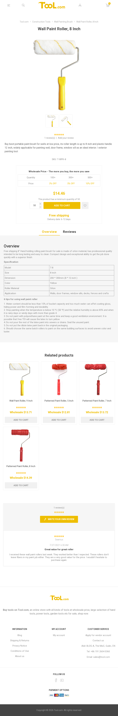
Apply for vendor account (98, 635)
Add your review (66, 138)
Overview (49, 232)
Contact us (98, 640)
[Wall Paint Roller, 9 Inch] (21, 379)
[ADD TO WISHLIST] (85, 205)
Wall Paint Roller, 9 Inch (21, 400)
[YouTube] (61, 680)
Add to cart (62, 205)
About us (19, 656)
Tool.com (23, 609)
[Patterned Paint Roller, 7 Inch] (97, 379)
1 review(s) (50, 138)
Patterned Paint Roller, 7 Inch (97, 400)
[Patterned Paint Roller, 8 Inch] (21, 445)
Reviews (69, 232)
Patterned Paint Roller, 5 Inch (59, 400)
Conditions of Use (20, 651)
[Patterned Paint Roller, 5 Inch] (59, 379)
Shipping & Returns (19, 640)
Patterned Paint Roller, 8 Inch (20, 466)
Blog (20, 635)
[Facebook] (56, 680)
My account (59, 635)
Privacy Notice (19, 645)
